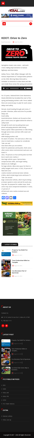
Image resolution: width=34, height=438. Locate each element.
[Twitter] (6, 326)
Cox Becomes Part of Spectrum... (21, 359)
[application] (17, 88)
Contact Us (4, 313)
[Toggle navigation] (3, 3)
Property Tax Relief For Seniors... (21, 340)
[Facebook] (2, 326)
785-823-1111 (7, 321)
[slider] (29, 88)
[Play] (4, 88)
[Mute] (25, 88)
